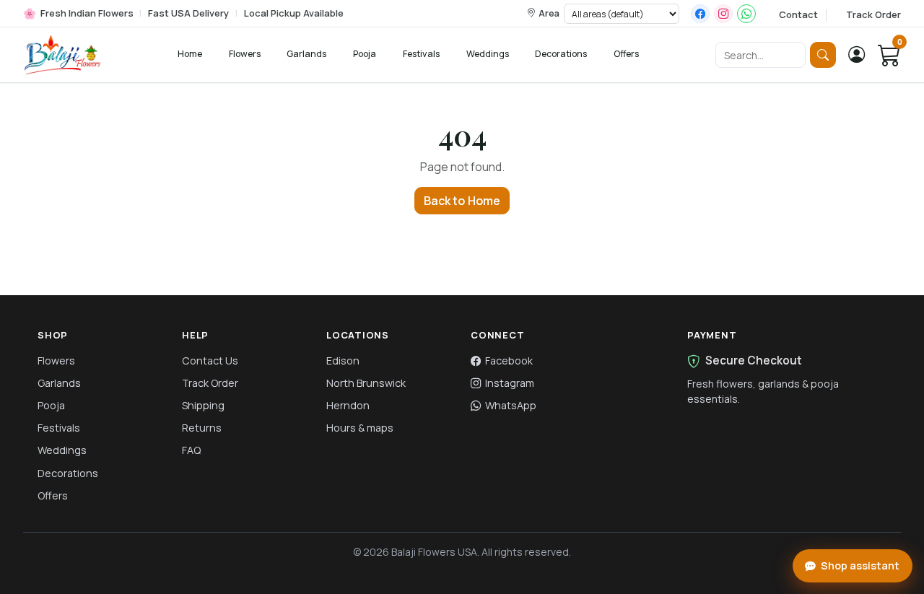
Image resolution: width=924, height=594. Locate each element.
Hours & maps (359, 427)
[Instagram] (723, 13)
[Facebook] (700, 13)
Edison (342, 360)
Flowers (245, 54)
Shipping (203, 405)
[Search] (823, 55)
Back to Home (462, 201)
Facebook (509, 360)
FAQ (191, 450)
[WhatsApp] (746, 13)
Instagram (509, 383)
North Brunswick (366, 383)
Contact (798, 14)
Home (190, 54)
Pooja (364, 54)
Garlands (306, 54)
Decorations (561, 54)
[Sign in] (857, 55)
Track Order (873, 14)
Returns (202, 427)
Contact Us (210, 360)
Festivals (421, 54)
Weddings (487, 54)
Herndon (348, 405)
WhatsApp (510, 405)
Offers (626, 54)
